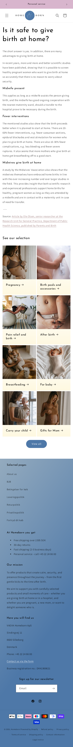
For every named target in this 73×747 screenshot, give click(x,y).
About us (12, 474)
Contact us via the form (20, 661)
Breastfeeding (15, 384)
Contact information (55, 734)
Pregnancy (13, 285)
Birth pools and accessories (50, 287)
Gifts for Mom (50, 430)
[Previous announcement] (6, 4)
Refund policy (47, 729)
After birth (47, 334)
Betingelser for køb (17, 489)
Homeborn (15, 729)
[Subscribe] (53, 688)
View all (36, 443)
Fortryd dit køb (15, 520)
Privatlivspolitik (15, 512)
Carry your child (17, 430)
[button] (7, 15)
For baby (46, 384)
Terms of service (19, 734)
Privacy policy (63, 729)
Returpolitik (13, 504)
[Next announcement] (66, 4)
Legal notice (38, 739)
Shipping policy (36, 734)
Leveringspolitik (15, 497)
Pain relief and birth (16, 336)
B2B (9, 481)
